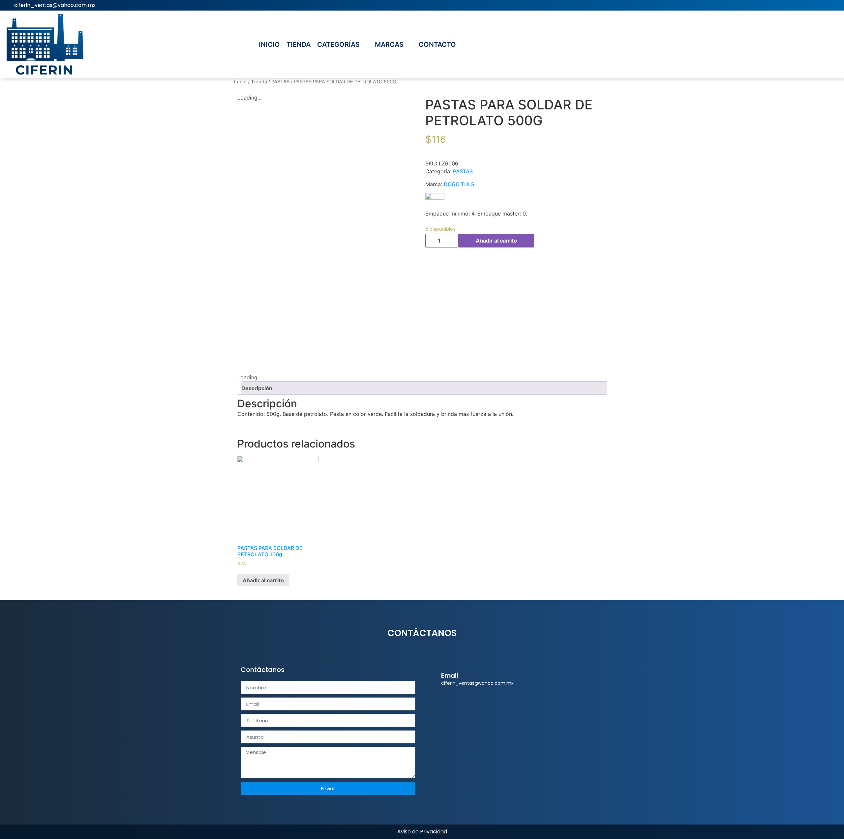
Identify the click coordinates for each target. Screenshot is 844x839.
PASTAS (280, 82)
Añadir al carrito (496, 240)
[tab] (424, 388)
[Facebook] (834, 5)
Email (449, 675)
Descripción (256, 388)
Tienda (259, 82)
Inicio (240, 82)
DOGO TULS (459, 184)
